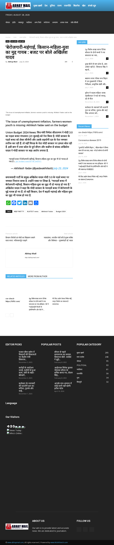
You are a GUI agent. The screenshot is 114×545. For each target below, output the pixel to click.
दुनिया (52, 5)
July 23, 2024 (60, 168)
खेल (84, 5)
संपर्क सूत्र (92, 5)
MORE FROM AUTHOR (37, 276)
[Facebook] (97, 30)
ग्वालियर (29, 22)
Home (8, 37)
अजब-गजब (64, 22)
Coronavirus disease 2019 (89, 140)
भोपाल (8, 22)
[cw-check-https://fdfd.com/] (16, 289)
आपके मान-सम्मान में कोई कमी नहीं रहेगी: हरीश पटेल (63, 386)
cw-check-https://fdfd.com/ (90, 132)
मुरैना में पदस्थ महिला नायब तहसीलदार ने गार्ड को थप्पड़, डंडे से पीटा (95, 95)
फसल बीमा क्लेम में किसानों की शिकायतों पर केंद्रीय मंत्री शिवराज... (27, 355)
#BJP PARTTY (19, 211)
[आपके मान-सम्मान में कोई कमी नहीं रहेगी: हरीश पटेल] (46, 386)
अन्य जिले (37, 22)
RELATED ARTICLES (16, 276)
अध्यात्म (55, 22)
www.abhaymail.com (15, 542)
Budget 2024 (60, 211)
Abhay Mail (12, 62)
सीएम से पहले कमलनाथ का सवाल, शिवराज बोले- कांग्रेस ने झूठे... (62, 355)
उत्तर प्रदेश (22, 37)
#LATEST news (32, 211)
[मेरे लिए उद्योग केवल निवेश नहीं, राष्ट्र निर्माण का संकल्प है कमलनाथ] (62, 289)
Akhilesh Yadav (47, 211)
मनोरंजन (47, 22)
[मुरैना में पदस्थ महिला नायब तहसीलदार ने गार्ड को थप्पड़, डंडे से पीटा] (80, 94)
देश (46, 5)
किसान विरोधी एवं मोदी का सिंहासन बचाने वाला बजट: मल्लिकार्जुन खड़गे (20, 239)
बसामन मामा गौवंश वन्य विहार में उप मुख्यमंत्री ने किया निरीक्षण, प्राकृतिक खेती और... (96, 81)
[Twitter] (102, 30)
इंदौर (14, 22)
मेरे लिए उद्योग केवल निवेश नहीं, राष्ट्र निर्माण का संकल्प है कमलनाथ (62, 301)
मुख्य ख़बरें (38, 5)
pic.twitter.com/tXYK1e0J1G (28, 161)
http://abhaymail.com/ (32, 257)
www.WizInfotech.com (59, 542)
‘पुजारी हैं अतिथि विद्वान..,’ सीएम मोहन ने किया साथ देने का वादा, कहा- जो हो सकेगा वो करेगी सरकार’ (93, 150)
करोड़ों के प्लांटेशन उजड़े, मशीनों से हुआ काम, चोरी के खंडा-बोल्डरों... (27, 371)
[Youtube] (106, 30)
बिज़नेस (76, 5)
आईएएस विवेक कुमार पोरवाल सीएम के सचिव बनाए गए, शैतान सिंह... (63, 371)
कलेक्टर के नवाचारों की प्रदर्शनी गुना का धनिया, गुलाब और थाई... (27, 387)
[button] (105, 5)
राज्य (59, 5)
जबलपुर (21, 22)
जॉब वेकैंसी (74, 22)
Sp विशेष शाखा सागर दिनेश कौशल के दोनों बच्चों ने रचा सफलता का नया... (95, 52)
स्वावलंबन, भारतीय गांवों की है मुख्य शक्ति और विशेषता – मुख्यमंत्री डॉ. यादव (58, 239)
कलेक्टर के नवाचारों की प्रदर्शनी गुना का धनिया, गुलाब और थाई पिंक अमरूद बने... (96, 110)
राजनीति (67, 5)
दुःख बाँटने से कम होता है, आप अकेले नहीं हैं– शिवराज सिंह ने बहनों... (96, 67)
